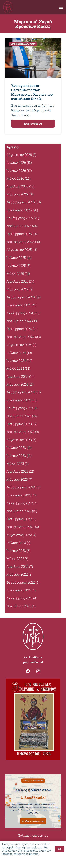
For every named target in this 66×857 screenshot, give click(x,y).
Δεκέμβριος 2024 (19, 313)
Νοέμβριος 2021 (18, 606)
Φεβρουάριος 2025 (20, 297)
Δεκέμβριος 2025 (19, 218)
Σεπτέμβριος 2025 (20, 241)
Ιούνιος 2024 (16, 360)
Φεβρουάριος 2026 (20, 202)
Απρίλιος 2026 (17, 186)
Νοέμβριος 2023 (18, 416)
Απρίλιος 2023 (17, 471)
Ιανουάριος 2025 (19, 305)
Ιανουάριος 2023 (19, 495)
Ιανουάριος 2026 (19, 210)
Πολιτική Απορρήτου (33, 835)
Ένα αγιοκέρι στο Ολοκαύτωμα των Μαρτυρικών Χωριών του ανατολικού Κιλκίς (32, 92)
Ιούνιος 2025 (16, 265)
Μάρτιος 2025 (17, 289)
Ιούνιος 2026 (16, 170)
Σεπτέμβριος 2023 (20, 431)
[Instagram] (38, 671)
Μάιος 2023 (15, 463)
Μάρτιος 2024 (17, 384)
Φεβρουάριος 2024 (20, 392)
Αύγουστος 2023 (19, 439)
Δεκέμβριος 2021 (19, 598)
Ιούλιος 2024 (16, 352)
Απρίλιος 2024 (17, 376)
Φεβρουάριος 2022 (20, 582)
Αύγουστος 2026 (19, 154)
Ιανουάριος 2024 (19, 400)
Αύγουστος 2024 (19, 344)
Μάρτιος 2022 (17, 574)
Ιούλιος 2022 (16, 542)
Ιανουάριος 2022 (19, 590)
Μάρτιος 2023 (17, 479)
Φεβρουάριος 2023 (20, 487)
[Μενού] (60, 7)
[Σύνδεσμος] (7, 7)
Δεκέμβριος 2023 (19, 408)
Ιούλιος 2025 (16, 257)
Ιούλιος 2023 (16, 447)
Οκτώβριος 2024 (19, 329)
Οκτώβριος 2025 (19, 234)
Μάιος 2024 (15, 368)
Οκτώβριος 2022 (19, 519)
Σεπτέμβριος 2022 (20, 527)
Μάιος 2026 (15, 178)
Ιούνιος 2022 (16, 550)
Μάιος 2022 (15, 558)
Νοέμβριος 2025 (18, 226)
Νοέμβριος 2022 (18, 511)
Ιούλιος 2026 (16, 162)
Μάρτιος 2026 (17, 194)
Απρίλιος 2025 (17, 281)
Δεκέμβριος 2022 (19, 503)
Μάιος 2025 (15, 273)
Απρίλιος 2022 (17, 566)
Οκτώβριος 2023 (19, 424)
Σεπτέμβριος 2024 (20, 337)
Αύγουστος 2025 (19, 249)
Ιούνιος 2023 (16, 455)
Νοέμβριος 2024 (18, 321)
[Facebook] (28, 671)
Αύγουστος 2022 (19, 535)
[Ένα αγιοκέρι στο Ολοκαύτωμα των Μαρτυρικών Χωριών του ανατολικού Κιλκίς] (33, 58)
